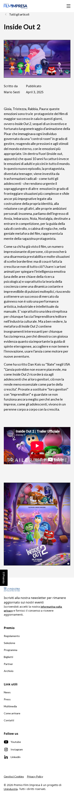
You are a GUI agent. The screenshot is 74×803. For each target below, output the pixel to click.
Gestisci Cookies (14, 776)
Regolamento (12, 636)
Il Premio (4, 578)
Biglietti (8, 657)
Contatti (9, 720)
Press (7, 699)
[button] (67, 6)
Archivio (8, 671)
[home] (16, 6)
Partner (8, 664)
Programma (10, 650)
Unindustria (11, 789)
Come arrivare (12, 713)
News (7, 692)
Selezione (9, 643)
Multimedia (10, 706)
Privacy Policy (35, 776)
